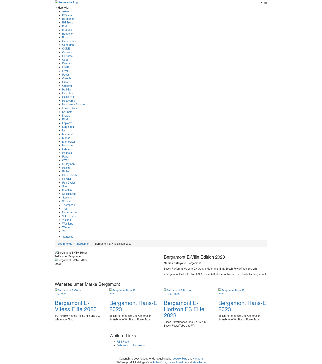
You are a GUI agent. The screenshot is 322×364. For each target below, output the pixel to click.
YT (64, 231)
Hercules (67, 93)
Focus (66, 74)
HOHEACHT (69, 97)
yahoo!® (198, 358)
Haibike (66, 89)
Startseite (67, 236)
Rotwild (66, 179)
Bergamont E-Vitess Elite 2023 (76, 306)
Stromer (67, 201)
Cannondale (69, 41)
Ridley (66, 171)
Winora (66, 227)
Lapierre (67, 123)
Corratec (67, 56)
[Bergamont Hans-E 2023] (124, 291)
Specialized (69, 193)
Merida (66, 138)
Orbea (66, 149)
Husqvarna (68, 100)
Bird (64, 26)
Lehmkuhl (68, 126)
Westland (67, 223)
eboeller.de (199, 362)
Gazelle (66, 78)
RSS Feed (123, 341)
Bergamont (68, 18)
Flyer (65, 71)
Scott (65, 186)
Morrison (67, 145)
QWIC (65, 160)
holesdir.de (159, 362)
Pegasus (67, 153)
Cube (65, 59)
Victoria (66, 220)
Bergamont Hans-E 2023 (133, 306)
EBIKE (66, 67)
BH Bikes (67, 22)
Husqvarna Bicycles (73, 104)
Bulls (65, 37)
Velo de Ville (69, 216)
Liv (64, 130)
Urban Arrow (69, 212)
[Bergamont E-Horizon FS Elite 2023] (179, 291)
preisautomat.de (177, 362)
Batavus (67, 15)
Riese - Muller (70, 175)
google (177, 358)
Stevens (67, 197)
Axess (65, 11)
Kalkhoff (67, 112)
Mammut (67, 134)
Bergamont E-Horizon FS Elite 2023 (184, 309)
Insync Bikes (69, 108)
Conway (67, 52)
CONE (66, 48)
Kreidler (66, 115)
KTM (65, 119)
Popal (65, 156)
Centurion (68, 45)
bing (184, 358)
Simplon (67, 190)
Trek (64, 208)
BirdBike (67, 30)
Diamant (67, 63)
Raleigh (66, 167)
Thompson (68, 205)
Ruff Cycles (68, 182)
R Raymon (68, 164)
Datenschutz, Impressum (131, 345)
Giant (65, 82)
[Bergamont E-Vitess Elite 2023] (70, 291)
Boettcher (68, 33)
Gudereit (67, 86)
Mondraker (68, 141)
